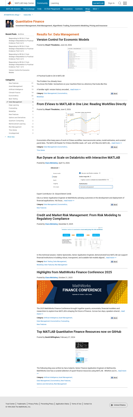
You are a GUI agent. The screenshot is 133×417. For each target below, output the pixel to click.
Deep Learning (21, 105)
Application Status (62, 404)
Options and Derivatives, (45, 384)
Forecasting (21, 108)
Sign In (112, 4)
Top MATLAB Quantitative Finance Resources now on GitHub (79, 332)
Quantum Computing (21, 121)
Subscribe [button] (27, 15)
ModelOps (21, 111)
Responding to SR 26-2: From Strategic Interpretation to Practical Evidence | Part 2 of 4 (21, 56)
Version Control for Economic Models (63, 39)
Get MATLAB (98, 3)
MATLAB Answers (13, 9)
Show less (11, 137)
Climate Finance (21, 93)
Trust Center (10, 404)
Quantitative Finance (30, 21)
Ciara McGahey (51, 163)
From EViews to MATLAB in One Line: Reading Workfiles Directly (81, 104)
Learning (55, 3)
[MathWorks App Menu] (125, 3)
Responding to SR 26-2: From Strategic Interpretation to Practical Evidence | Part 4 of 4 (21, 41)
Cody (39, 9)
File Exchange (28, 9)
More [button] (95, 9)
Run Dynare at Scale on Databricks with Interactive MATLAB (78, 157)
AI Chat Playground (52, 9)
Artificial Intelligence (21, 89)
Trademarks (21, 404)
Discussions (67, 9)
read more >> (75, 89)
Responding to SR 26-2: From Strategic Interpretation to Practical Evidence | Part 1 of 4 (21, 64)
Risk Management (21, 127)
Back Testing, (48, 261)
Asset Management (21, 86)
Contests (79, 9)
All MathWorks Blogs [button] (11, 15)
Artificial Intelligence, (51, 318)
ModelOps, (40, 265)
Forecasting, (65, 321)
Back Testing (21, 99)
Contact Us (88, 404)
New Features (21, 83)
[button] (119, 3)
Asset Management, (65, 318)
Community (42, 3)
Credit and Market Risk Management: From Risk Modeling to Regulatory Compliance (79, 216)
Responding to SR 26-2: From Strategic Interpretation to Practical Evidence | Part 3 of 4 (21, 48)
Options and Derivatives (21, 118)
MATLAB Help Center (24, 3)
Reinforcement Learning (21, 124)
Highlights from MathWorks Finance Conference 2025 (74, 272)
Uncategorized (21, 133)
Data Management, (50, 93)
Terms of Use (76, 404)
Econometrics (21, 96)
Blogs (87, 9)
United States (119, 405)
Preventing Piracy (47, 404)
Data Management (21, 102)
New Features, (49, 265)
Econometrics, (62, 93)
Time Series (21, 130)
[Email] (114, 93)
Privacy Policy (33, 404)
